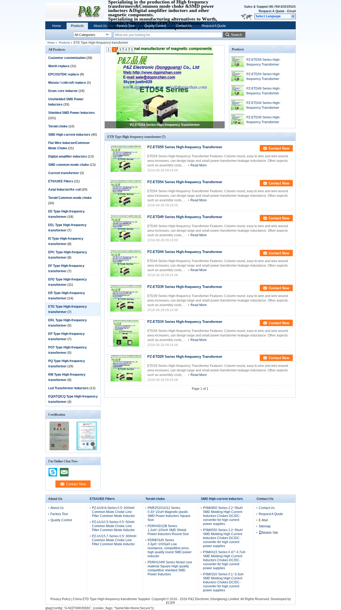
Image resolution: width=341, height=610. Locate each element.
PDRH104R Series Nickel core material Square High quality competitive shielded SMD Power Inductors (170, 568)
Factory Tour (126, 26)
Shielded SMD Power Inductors (71, 113)
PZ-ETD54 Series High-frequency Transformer (165, 125)
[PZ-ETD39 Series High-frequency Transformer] (237, 120)
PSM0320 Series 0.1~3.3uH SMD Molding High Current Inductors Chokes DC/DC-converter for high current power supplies (223, 582)
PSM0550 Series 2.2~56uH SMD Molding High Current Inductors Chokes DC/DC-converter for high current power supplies (223, 538)
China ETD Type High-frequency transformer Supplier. (112, 599)
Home (56, 26)
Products (77, 26)
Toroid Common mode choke (70, 198)
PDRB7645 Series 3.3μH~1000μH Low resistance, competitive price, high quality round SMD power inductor (170, 548)
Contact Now (279, 148)
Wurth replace (59, 66)
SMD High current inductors (69, 135)
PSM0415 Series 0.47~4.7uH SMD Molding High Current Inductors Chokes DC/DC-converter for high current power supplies (224, 560)
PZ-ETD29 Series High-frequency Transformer (184, 357)
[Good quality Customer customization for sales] (59, 449)
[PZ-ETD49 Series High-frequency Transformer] (237, 91)
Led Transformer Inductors (68, 388)
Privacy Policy (60, 599)
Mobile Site (270, 533)
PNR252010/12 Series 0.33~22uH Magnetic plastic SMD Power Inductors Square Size (169, 514)
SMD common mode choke (68, 165)
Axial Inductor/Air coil (64, 189)
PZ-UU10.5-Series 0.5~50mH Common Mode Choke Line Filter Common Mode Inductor (113, 526)
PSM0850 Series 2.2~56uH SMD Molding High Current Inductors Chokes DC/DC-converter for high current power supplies (223, 516)
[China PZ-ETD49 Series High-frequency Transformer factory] (126, 228)
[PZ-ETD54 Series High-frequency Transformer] (165, 87)
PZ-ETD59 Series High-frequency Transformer (263, 62)
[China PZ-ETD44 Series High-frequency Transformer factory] (126, 263)
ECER (170, 603)
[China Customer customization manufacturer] (74, 10)
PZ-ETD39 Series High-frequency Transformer (263, 119)
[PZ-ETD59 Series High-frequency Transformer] (237, 62)
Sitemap (265, 526)
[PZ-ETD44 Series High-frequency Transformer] (237, 105)
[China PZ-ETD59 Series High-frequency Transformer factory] (126, 158)
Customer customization (67, 58)
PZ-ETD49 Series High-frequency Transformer (263, 91)
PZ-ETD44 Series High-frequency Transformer (263, 105)
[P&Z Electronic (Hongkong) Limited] (293, 16)
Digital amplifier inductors (67, 156)
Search (236, 35)
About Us (100, 26)
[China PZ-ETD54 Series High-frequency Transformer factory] (126, 193)
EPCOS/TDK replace (63, 74)
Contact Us (184, 26)
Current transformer (63, 173)
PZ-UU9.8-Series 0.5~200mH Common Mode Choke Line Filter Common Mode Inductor (113, 512)
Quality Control (155, 26)
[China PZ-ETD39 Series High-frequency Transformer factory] (126, 298)
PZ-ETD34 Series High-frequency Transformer (184, 322)
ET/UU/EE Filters (60, 181)
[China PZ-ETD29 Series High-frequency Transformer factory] (126, 368)
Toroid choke (58, 126)
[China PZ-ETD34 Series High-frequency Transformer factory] (126, 333)
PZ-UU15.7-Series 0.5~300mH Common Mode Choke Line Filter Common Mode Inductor (114, 540)
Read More (198, 165)
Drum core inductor (63, 91)
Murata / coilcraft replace (67, 83)
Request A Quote (272, 11)
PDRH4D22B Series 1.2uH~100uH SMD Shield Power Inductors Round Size (168, 530)
